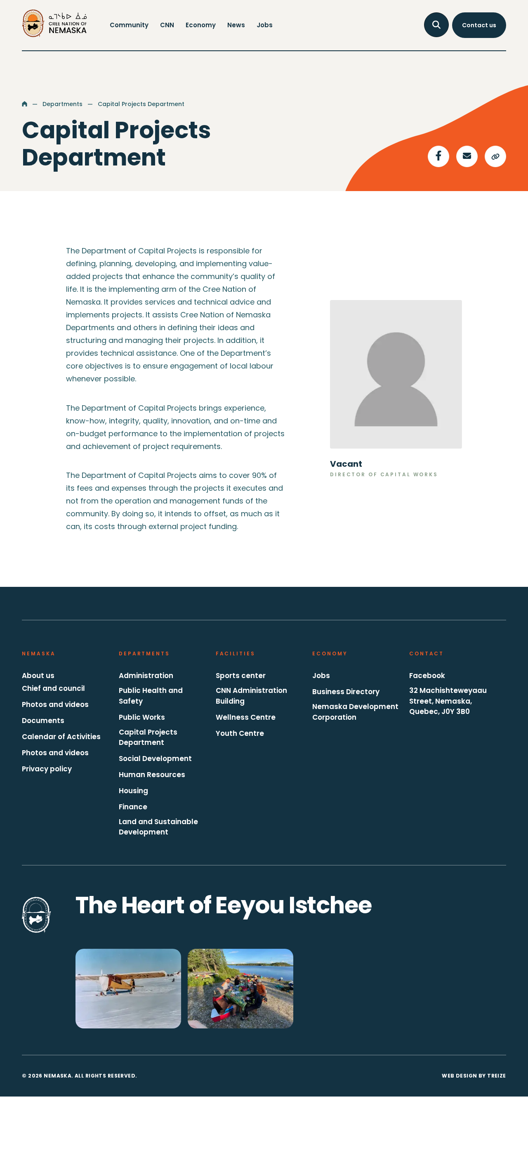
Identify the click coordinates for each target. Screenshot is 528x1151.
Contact (426, 653)
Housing (133, 791)
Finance (133, 807)
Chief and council (53, 688)
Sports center (241, 676)
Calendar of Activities (61, 737)
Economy (201, 25)
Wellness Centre (246, 717)
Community (129, 25)
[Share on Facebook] (438, 156)
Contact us (479, 25)
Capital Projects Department (148, 737)
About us (38, 676)
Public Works (142, 717)
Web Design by (474, 1075)
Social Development (155, 758)
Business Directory (346, 692)
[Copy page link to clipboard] (495, 156)
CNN (167, 25)
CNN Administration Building (251, 695)
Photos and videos (55, 704)
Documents (43, 721)
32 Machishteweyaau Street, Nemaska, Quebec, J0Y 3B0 (448, 700)
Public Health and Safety (151, 695)
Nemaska (38, 653)
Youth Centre (240, 733)
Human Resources (152, 775)
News (236, 25)
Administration (146, 676)
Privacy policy (47, 769)
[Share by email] (467, 156)
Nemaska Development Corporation (355, 712)
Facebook (427, 676)
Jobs (265, 25)
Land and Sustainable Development (158, 827)
